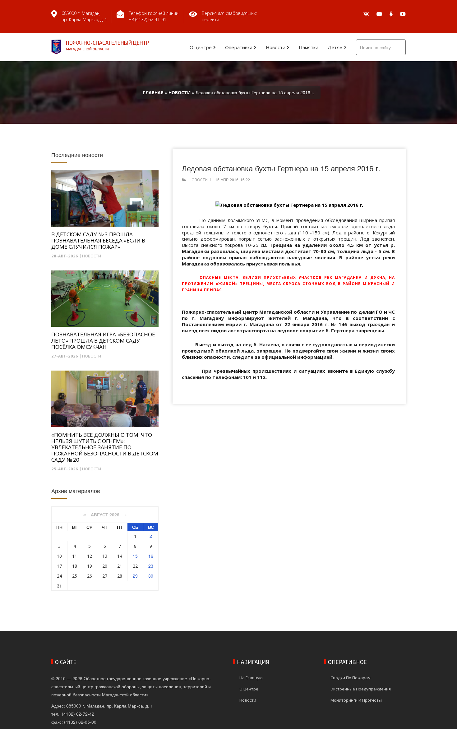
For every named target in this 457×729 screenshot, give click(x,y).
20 (104, 566)
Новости (275, 47)
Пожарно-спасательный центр (107, 45)
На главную (251, 678)
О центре (201, 47)
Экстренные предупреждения (360, 689)
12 (89, 556)
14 (119, 556)
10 (59, 556)
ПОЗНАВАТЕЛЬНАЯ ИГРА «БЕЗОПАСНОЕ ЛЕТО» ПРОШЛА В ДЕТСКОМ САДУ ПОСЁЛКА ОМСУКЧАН (103, 340)
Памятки (308, 47)
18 (74, 566)
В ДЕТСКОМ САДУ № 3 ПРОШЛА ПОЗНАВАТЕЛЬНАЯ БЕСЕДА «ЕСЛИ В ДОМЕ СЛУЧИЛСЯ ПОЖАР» (98, 240)
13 (104, 556)
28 (119, 576)
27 (104, 576)
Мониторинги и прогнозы (356, 700)
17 (59, 566)
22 (135, 566)
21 (119, 566)
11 (74, 556)
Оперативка (238, 47)
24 (59, 576)
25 (74, 576)
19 (89, 566)
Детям (335, 47)
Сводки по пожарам (350, 678)
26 (89, 576)
